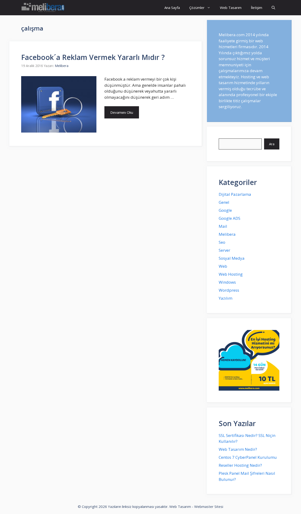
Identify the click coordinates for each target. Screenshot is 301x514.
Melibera (227, 234)
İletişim (256, 7)
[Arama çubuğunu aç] (273, 7)
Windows (227, 282)
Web (223, 266)
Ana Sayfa (172, 7)
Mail (223, 226)
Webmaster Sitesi (208, 506)
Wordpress (229, 290)
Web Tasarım (231, 7)
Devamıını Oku (121, 112)
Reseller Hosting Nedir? (240, 465)
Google (225, 210)
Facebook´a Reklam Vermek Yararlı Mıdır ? (93, 57)
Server (224, 250)
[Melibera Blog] (43, 7)
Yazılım (225, 298)
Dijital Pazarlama (235, 194)
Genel (224, 202)
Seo (222, 242)
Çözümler (197, 7)
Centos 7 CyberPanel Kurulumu (248, 457)
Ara (271, 143)
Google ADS (229, 218)
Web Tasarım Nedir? (238, 449)
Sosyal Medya (232, 258)
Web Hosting (231, 274)
